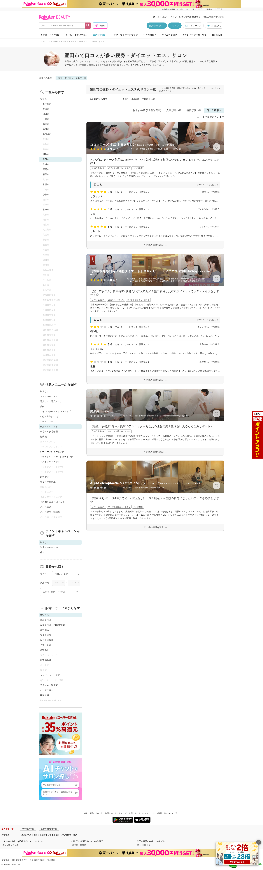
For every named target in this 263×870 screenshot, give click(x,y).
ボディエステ (46, 421)
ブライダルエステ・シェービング (56, 456)
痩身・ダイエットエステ (85, 61)
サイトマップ (120, 813)
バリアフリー (46, 690)
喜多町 (125, 99)
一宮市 (46, 119)
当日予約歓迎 (46, 640)
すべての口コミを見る (206, 185)
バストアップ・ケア (50, 461)
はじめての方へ (160, 17)
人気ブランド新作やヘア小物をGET (87, 841)
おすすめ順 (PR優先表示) (147, 110)
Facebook (168, 813)
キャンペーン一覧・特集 (195, 35)
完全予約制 (45, 635)
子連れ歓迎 (45, 645)
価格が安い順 (194, 110)
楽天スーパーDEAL (49, 547)
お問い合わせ (134, 813)
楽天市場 (219, 9)
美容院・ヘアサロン (50, 35)
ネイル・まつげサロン (77, 35)
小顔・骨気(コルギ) (49, 416)
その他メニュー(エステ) (52, 502)
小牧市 (46, 194)
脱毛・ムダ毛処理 (49, 431)
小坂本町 (135, 99)
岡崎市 (46, 114)
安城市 (46, 164)
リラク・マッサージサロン (125, 35)
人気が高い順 (173, 110)
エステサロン (99, 35)
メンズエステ (46, 507)
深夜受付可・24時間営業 (52, 625)
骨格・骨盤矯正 (48, 481)
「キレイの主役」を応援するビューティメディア (23, 841)
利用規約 (109, 813)
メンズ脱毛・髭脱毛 (50, 512)
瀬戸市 (46, 124)
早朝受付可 (45, 620)
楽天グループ (196, 9)
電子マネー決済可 (49, 685)
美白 (42, 406)
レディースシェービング (52, 451)
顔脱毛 (43, 436)
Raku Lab (217, 35)
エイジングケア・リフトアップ (55, 411)
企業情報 (5, 860)
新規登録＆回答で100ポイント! (175, 9)
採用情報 (51, 860)
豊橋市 (46, 109)
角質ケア (44, 476)
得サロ (43, 552)
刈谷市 (46, 154)
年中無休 (44, 630)
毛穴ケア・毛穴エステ (51, 401)
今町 (153, 99)
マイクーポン (194, 25)
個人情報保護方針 (20, 860)
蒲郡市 (46, 174)
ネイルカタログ (169, 35)
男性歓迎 (44, 695)
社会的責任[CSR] (37, 860)
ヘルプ (173, 17)
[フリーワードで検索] (88, 26)
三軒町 (145, 99)
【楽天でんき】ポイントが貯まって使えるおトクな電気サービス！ (49, 835)
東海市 (46, 209)
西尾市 (46, 169)
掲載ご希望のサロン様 (213, 17)
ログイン (175, 25)
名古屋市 (47, 104)
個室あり (44, 650)
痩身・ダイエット (60, 41)
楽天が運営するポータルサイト (151, 841)
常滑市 (46, 184)
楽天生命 (208, 9)
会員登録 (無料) (157, 25)
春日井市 (47, 134)
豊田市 (82, 41)
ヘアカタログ (149, 35)
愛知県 (73, 41)
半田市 (46, 129)
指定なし (44, 391)
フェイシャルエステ (50, 396)
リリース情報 (156, 813)
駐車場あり (45, 660)
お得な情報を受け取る (189, 17)
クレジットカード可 (50, 675)
